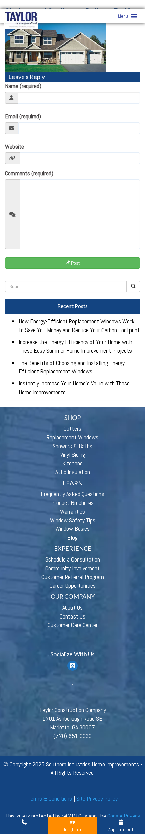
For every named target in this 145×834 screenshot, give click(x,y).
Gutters (72, 428)
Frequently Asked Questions (72, 494)
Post (75, 263)
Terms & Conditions (50, 798)
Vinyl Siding (72, 454)
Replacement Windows (72, 437)
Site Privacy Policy (97, 798)
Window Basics (72, 529)
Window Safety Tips (72, 520)
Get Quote (72, 829)
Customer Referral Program (72, 577)
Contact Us (72, 616)
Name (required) (23, 86)
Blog (72, 537)
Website (14, 146)
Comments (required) (29, 173)
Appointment (121, 829)
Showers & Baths (72, 446)
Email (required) (23, 116)
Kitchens (72, 463)
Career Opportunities (73, 585)
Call (24, 829)
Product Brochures (72, 503)
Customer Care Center (73, 625)
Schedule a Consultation (72, 559)
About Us (72, 607)
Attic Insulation (72, 472)
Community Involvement (72, 568)
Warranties (72, 511)
